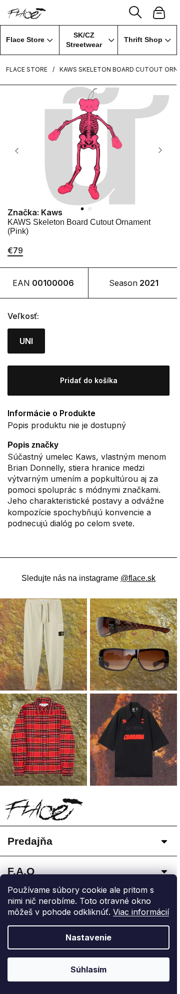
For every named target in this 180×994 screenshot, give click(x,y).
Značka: (35, 212)
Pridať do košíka (89, 380)
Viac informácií (141, 912)
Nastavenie (89, 937)
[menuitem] (29, 40)
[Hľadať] (136, 13)
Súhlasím (88, 969)
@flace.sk (138, 578)
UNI (26, 341)
